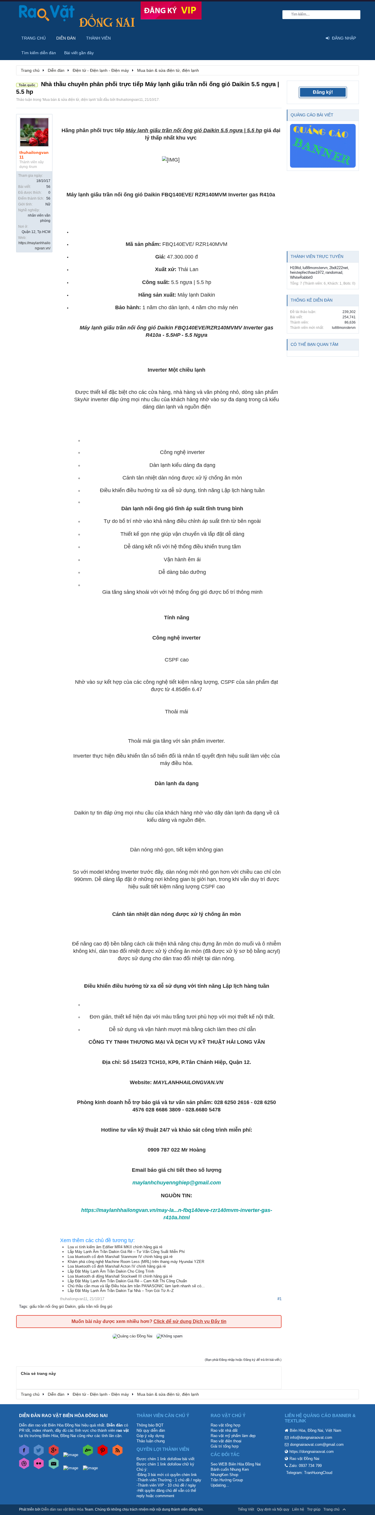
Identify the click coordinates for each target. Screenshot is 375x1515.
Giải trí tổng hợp (224, 1446)
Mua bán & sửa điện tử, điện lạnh (69, 100)
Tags (23, 1306)
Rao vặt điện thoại (226, 1441)
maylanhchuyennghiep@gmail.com (176, 1183)
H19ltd (295, 268)
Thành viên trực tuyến (317, 256)
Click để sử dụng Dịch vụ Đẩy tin (190, 1321)
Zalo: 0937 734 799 (305, 1465)
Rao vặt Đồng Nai (304, 1458)
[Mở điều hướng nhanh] (351, 70)
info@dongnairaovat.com (311, 1437)
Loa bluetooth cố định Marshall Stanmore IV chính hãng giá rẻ (120, 1256)
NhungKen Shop (224, 1475)
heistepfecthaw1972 (307, 272)
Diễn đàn (66, 38)
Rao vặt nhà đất (224, 1430)
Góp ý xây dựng (150, 1436)
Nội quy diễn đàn (151, 1430)
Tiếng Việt (246, 1509)
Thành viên (98, 38)
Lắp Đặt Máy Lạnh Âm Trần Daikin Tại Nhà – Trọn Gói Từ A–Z (121, 1290)
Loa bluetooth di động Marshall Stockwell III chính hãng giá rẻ (120, 1276)
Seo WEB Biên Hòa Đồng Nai (236, 1464)
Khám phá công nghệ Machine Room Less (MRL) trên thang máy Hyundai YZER (136, 1261)
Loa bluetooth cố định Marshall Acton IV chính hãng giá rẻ (117, 1266)
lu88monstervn (315, 268)
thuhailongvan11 (129, 100)
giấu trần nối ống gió (95, 1306)
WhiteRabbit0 (301, 277)
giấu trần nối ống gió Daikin (53, 1306)
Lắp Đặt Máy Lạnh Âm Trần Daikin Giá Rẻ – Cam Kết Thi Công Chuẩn (127, 1281)
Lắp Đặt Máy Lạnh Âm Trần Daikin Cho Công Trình (111, 1271)
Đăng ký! (323, 92)
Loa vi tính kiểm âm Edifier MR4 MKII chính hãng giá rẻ (115, 1247)
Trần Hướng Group (227, 1480)
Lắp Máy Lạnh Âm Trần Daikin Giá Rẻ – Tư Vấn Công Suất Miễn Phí (126, 1251)
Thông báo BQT (150, 1425)
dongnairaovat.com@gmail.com (317, 1444)
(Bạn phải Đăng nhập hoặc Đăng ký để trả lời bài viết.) (243, 1359)
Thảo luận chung (151, 1441)
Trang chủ (33, 38)
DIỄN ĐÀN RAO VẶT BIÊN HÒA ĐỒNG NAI (63, 1415)
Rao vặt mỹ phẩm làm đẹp (233, 1436)
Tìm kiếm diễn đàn (38, 52)
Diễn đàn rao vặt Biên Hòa (62, 1509)
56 (48, 187)
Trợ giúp (314, 1509)
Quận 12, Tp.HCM (36, 232)
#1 (279, 1299)
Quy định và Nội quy (273, 1509)
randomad (333, 272)
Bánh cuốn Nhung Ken (230, 1469)
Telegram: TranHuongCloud (309, 1472)
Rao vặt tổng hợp (225, 1425)
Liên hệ (298, 1509)
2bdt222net (338, 268)
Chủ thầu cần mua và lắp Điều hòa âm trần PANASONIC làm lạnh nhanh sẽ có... (136, 1286)
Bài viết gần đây (79, 52)
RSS (352, 1509)
